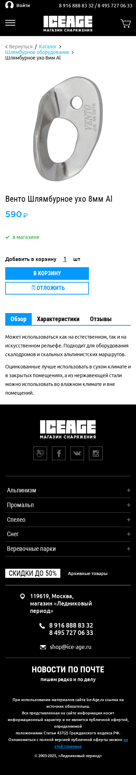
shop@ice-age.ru (70, 647)
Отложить (50, 288)
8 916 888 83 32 (77, 5)
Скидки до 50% (33, 573)
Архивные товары (87, 573)
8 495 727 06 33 (115, 5)
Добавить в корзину (30, 259)
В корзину (47, 273)
